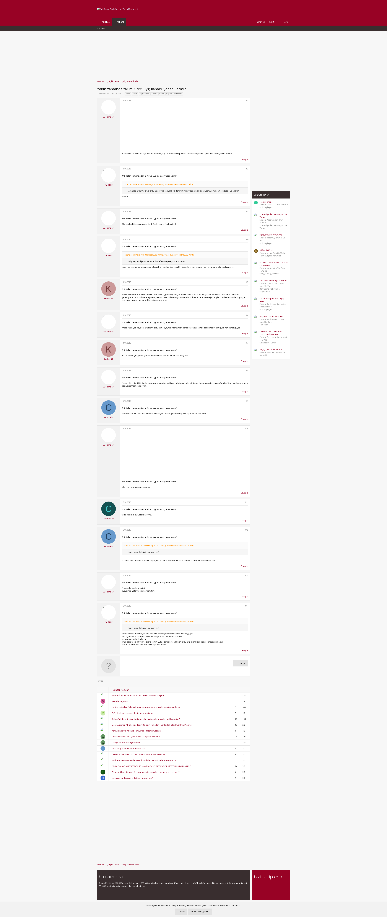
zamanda (178, 93)
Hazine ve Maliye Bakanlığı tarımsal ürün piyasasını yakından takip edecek (146, 707)
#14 (246, 606)
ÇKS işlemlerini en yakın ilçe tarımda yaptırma (132, 713)
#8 (247, 370)
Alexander (104, 93)
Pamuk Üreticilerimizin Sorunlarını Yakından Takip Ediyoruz (139, 695)
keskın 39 (108, 298)
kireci (128, 93)
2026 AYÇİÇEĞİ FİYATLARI (271, 235)
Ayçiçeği (263, 355)
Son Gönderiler (261, 194)
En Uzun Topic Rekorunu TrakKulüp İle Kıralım (271, 333)
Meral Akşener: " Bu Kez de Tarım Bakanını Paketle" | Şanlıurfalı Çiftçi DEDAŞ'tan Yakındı (152, 724)
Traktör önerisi (266, 201)
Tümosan (264, 324)
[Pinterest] (271, 885)
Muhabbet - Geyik (268, 342)
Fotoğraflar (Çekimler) (269, 273)
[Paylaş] (243, 101)
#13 (246, 575)
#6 (247, 315)
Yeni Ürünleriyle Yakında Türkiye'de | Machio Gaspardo (137, 730)
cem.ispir (108, 417)
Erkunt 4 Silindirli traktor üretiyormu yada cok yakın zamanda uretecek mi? (145, 772)
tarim (135, 93)
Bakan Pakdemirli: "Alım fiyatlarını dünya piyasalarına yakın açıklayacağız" (146, 719)
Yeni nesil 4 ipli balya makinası (273, 280)
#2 (247, 168)
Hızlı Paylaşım (266, 207)
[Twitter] (282, 885)
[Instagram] (261, 885)
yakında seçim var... (121, 701)
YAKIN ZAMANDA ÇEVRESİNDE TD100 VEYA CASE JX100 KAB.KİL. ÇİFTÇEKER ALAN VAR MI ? (151, 766)
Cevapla (244, 159)
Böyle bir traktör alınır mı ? (271, 316)
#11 (246, 502)
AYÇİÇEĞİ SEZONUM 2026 (271, 349)
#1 (247, 100)
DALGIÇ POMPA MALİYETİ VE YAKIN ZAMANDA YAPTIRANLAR (138, 754)
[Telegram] (277, 885)
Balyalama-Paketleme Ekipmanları (270, 290)
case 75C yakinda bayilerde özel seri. (129, 748)
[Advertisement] (193, 54)
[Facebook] (255, 885)
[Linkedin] (266, 885)
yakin (161, 93)
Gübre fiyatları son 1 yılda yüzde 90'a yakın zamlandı (136, 736)
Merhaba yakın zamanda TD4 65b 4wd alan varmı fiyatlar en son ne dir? (144, 760)
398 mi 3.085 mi (266, 250)
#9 (247, 401)
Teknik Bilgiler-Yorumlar (270, 255)
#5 (247, 282)
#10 (246, 428)
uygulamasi (145, 93)
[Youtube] (255, 891)
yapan (169, 93)
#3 (247, 211)
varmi (154, 93)
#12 (246, 530)
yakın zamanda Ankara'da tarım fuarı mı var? (132, 778)
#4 (247, 239)
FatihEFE (108, 185)
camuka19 (108, 518)
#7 (247, 343)
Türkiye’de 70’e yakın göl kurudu (126, 742)
